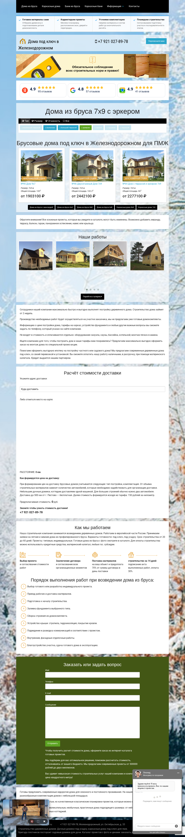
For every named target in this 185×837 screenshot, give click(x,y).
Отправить (52, 743)
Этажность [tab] (54, 121)
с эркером (86, 128)
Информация (114, 6)
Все (67, 121)
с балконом (50, 128)
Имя (47, 670)
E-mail (48, 693)
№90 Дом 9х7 (28, 183)
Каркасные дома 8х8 (125, 207)
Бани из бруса (72, 6)
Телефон (49, 682)
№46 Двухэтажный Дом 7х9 (87, 183)
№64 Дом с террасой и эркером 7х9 (142, 183)
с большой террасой (68, 128)
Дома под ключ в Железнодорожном (38, 44)
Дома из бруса (29, 6)
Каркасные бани (93, 6)
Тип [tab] (26, 121)
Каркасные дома (51, 6)
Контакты (134, 6)
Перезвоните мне (156, 41)
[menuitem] (29, 6)
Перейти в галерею (92, 296)
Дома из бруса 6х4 (65, 207)
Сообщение (50, 705)
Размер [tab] (38, 121)
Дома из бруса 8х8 (84, 207)
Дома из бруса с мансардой (41, 207)
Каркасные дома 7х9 (146, 207)
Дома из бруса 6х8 (104, 207)
